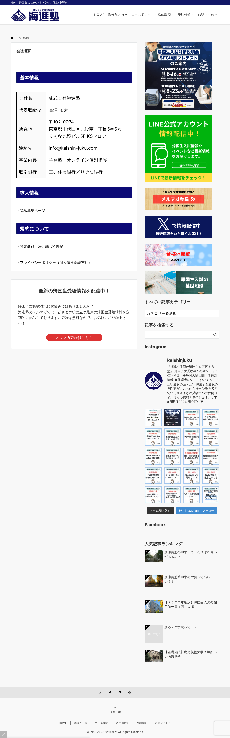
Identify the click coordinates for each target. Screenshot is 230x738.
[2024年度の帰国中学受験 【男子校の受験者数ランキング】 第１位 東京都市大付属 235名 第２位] (210, 494)
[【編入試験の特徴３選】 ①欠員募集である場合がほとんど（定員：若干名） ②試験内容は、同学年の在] (191, 475)
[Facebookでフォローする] (110, 692)
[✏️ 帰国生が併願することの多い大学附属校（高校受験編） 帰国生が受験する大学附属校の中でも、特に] (191, 417)
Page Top (115, 711)
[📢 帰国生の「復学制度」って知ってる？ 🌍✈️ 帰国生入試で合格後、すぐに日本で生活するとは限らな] (210, 417)
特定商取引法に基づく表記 (41, 246)
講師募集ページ (32, 210)
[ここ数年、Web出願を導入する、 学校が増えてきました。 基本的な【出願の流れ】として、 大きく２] (210, 475)
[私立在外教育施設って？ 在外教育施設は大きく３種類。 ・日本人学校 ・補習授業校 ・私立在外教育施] (191, 494)
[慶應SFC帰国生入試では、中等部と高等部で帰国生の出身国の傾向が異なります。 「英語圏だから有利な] (153, 417)
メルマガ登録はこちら (74, 337)
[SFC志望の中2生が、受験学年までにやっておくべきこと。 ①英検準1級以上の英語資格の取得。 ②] (210, 437)
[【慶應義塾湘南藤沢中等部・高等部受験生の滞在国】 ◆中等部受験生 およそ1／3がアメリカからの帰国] (210, 456)
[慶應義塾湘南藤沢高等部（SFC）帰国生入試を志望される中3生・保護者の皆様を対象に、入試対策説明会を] (172, 417)
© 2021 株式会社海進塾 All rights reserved (115, 732)
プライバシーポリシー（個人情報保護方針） (56, 262)
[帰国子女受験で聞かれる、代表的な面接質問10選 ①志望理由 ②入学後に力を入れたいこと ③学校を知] (191, 437)
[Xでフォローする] (100, 692)
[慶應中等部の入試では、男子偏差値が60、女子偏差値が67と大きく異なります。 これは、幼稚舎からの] (191, 456)
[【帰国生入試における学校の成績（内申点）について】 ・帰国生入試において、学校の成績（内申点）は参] (172, 494)
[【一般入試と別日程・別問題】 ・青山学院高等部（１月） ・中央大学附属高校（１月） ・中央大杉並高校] (153, 456)
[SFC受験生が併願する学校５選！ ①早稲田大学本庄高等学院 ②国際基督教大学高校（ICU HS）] (172, 437)
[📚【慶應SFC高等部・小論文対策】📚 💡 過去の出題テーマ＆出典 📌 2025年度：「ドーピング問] (153, 437)
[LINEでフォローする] (129, 692)
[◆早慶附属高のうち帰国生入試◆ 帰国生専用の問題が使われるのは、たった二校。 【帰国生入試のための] (153, 475)
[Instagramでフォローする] (120, 692)
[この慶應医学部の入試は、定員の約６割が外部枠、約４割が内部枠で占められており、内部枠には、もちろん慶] (172, 456)
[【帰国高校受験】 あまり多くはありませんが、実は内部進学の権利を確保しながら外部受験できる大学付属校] (153, 494)
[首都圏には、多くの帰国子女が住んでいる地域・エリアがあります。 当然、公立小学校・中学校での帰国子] (172, 475)
